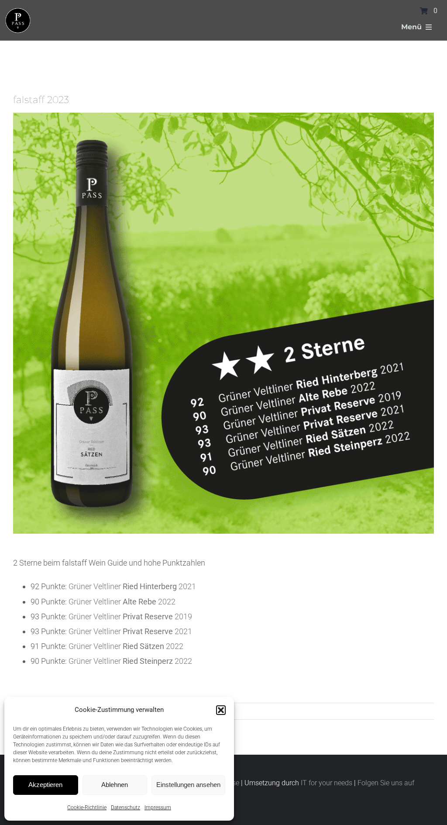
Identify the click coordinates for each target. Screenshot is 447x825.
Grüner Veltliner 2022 (122, 601)
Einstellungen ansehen (188, 784)
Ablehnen (114, 784)
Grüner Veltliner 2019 (130, 616)
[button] (221, 710)
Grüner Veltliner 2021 (132, 586)
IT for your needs (326, 783)
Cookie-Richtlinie (87, 807)
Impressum (157, 807)
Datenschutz (125, 807)
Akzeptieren (45, 784)
